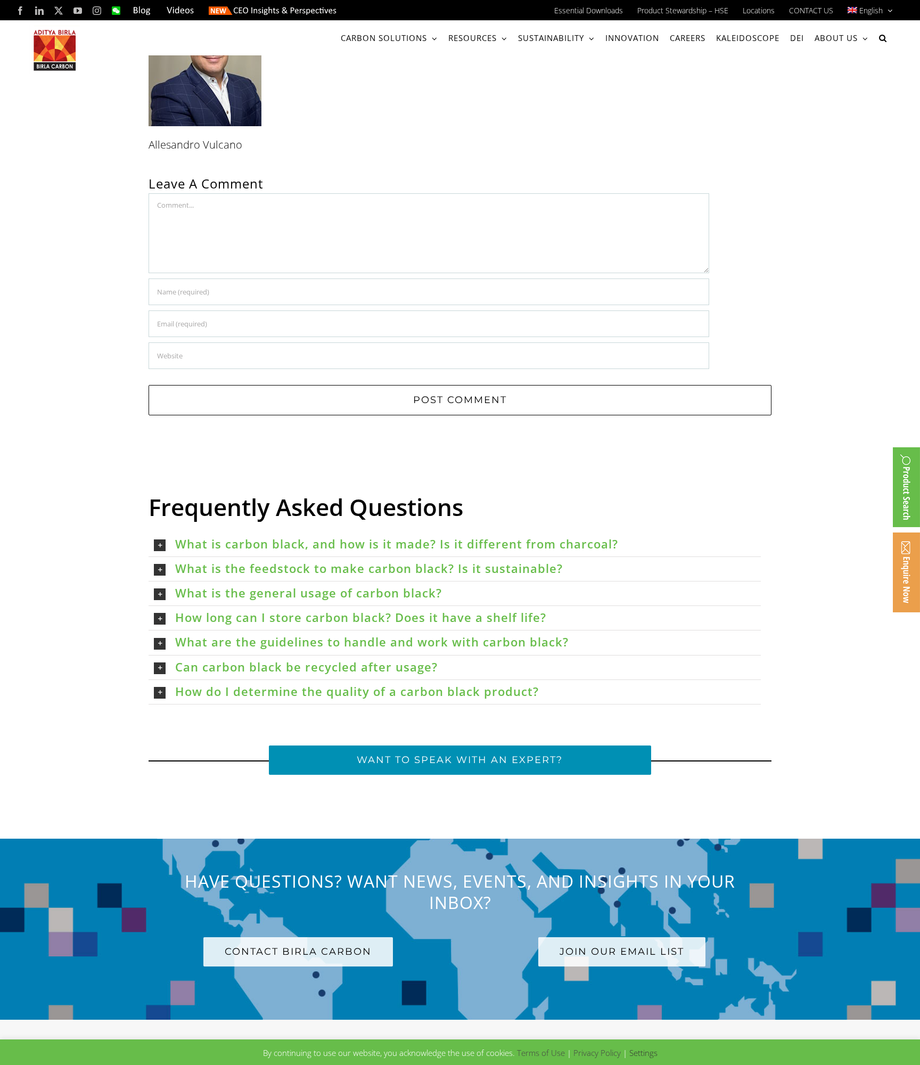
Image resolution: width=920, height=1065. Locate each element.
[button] (883, 38)
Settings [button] (643, 1052)
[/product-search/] (906, 487)
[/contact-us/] (906, 572)
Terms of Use (541, 1052)
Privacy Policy (597, 1052)
